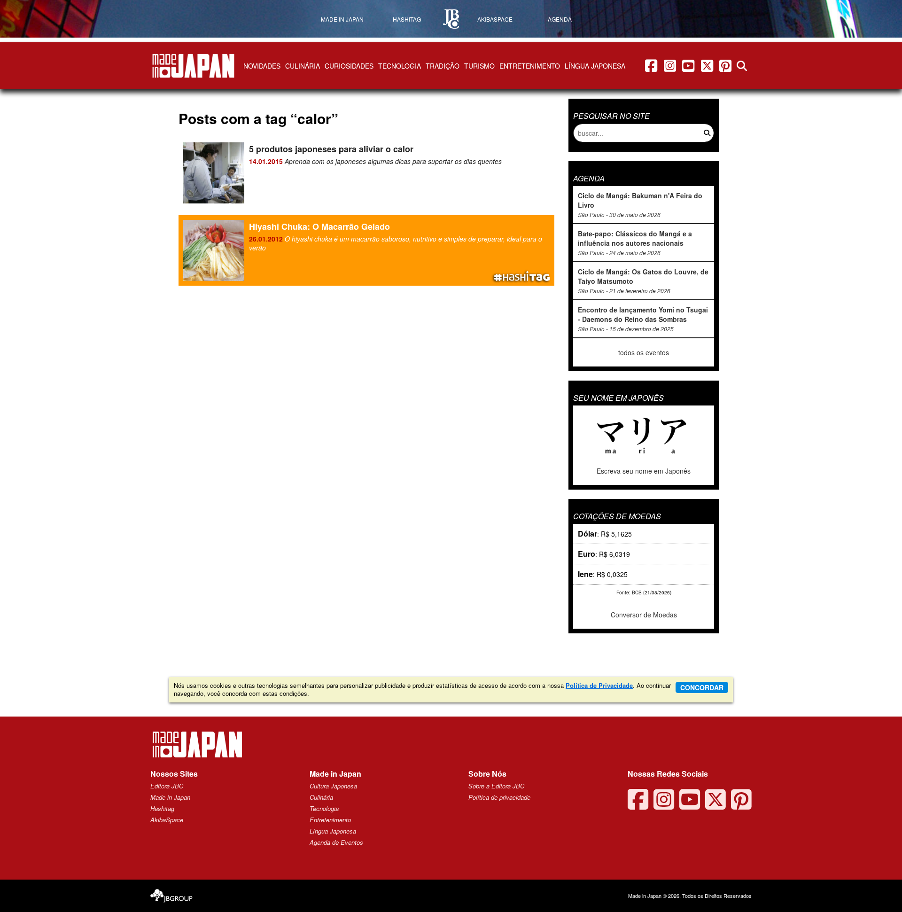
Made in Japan (170, 797)
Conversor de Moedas (644, 614)
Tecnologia (399, 65)
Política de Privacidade (599, 685)
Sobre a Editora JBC (496, 785)
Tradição (442, 65)
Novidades (261, 65)
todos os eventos (643, 352)
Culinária (302, 65)
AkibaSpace (166, 819)
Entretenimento (529, 65)
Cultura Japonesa (333, 785)
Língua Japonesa (595, 65)
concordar (701, 687)
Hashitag (162, 808)
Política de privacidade (499, 797)
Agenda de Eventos (336, 842)
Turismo (479, 65)
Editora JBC (166, 785)
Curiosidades (349, 65)
